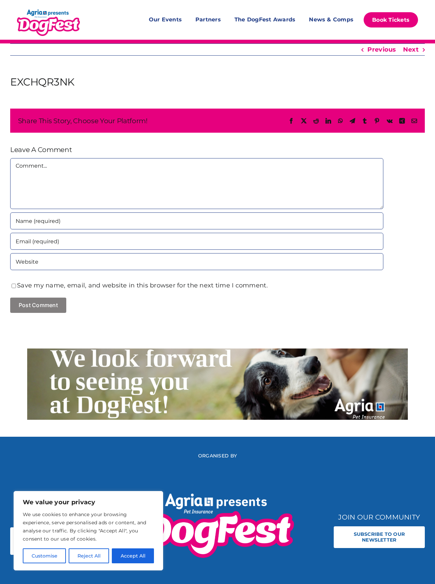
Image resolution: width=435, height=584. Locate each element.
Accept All (133, 556)
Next (411, 49)
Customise (44, 556)
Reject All (89, 556)
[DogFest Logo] (48, 10)
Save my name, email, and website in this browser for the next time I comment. (142, 285)
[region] (88, 530)
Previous (381, 49)
